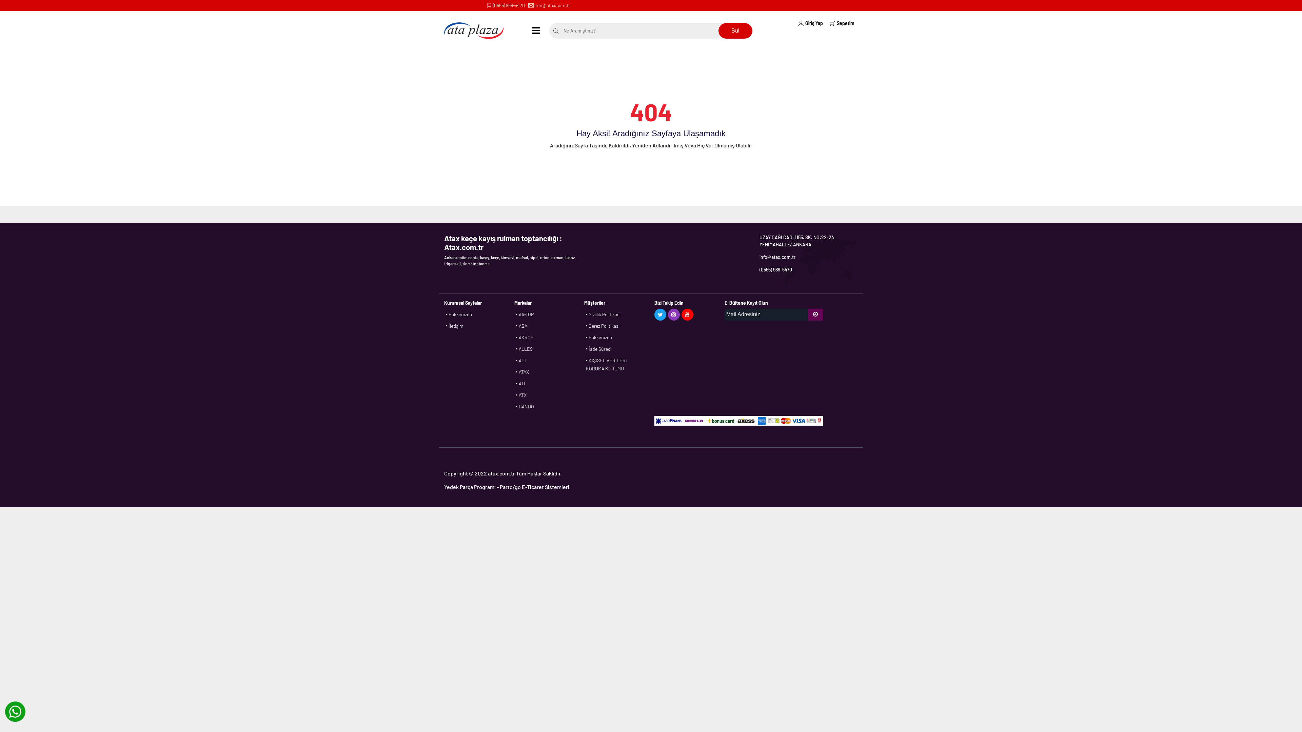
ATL (523, 383)
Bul (735, 31)
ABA (523, 326)
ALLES (526, 349)
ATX (523, 395)
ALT (523, 360)
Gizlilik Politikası (604, 314)
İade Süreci (600, 349)
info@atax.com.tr (552, 5)
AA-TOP (526, 314)
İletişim (456, 326)
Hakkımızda (460, 314)
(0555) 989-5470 (509, 5)
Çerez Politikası (604, 326)
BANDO (526, 406)
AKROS (526, 337)
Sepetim (845, 23)
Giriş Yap (814, 23)
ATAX (524, 372)
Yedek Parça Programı (470, 487)
